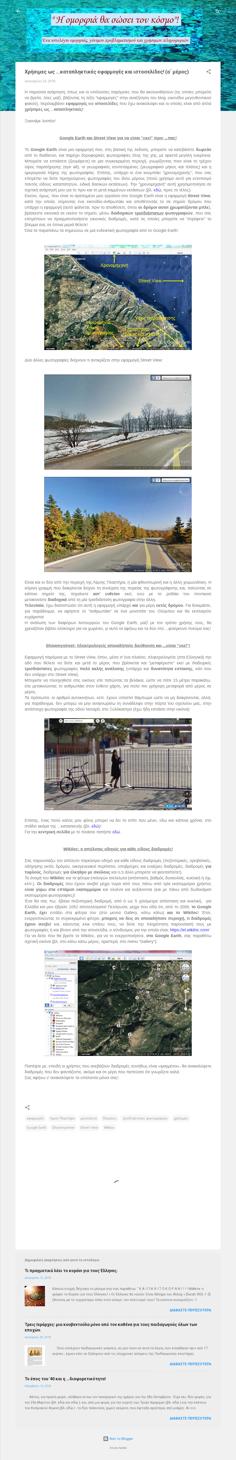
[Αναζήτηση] (218, 13)
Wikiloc (109, 1128)
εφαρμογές (35, 1118)
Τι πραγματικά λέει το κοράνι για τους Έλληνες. (71, 1270)
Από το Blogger (121, 1439)
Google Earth (36, 1128)
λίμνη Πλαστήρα (62, 1118)
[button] (208, 72)
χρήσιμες (181, 1118)
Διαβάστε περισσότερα (190, 1310)
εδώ (157, 190)
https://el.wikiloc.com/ (189, 930)
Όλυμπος (110, 1118)
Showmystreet (63, 1128)
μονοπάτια (89, 1118)
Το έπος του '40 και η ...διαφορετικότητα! (65, 1378)
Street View (89, 1128)
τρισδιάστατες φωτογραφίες (145, 1118)
